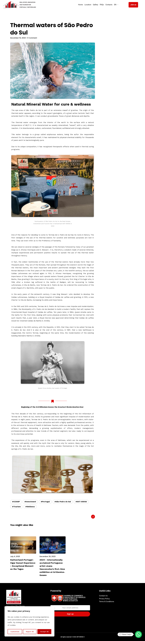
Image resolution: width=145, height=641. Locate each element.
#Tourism (16, 507)
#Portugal (45, 502)
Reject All (30, 631)
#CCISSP (16, 502)
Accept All (44, 631)
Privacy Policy (104, 599)
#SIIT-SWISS (81, 502)
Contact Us (103, 596)
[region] (29, 621)
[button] (138, 634)
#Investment (30, 502)
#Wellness (30, 507)
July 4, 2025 (15, 556)
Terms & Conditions (106, 601)
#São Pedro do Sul (62, 502)
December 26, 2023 (48, 556)
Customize (15, 631)
